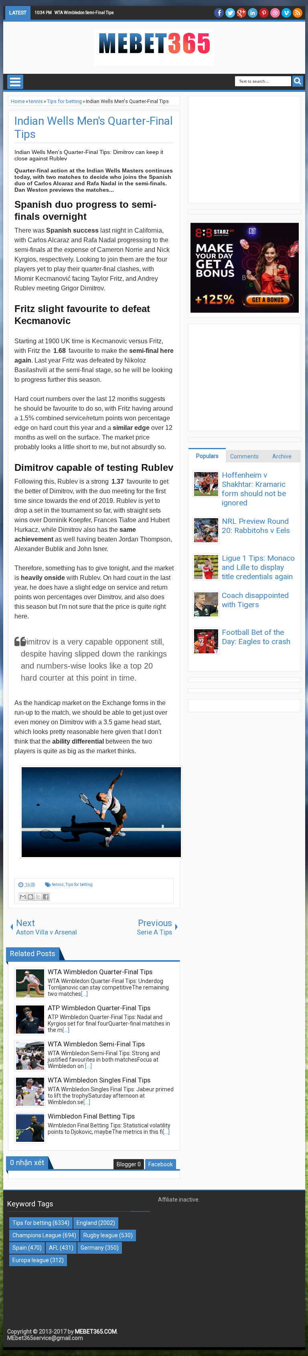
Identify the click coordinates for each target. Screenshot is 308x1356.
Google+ (241, 13)
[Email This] (23, 897)
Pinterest (264, 13)
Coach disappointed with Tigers (255, 600)
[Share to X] (38, 897)
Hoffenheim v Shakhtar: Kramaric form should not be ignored (254, 488)
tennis (58, 884)
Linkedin (252, 13)
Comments (244, 456)
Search (297, 81)
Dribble (275, 13)
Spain (19, 1248)
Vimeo (286, 13)
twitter (230, 13)
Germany (92, 1248)
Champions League (36, 1235)
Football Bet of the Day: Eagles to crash (256, 637)
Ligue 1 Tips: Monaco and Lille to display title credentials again (258, 567)
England (87, 1223)
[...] (84, 994)
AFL (54, 1248)
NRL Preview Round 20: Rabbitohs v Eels (256, 526)
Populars (207, 456)
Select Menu (15, 82)
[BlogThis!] (30, 897)
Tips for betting (79, 884)
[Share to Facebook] (46, 897)
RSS (297, 13)
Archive (282, 456)
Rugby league (100, 1235)
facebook (219, 13)
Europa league (30, 1260)
